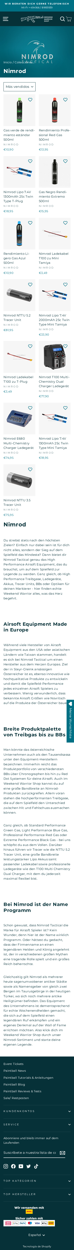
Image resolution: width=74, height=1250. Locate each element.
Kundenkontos (19, 1111)
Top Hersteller (19, 1194)
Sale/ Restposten (16, 1098)
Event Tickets (13, 1064)
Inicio (7, 62)
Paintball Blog (14, 1084)
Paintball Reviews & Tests (22, 1091)
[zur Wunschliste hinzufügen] (30, 99)
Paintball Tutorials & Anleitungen (28, 1077)
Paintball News (14, 1070)
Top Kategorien (20, 1180)
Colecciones (24, 62)
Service (11, 1124)
